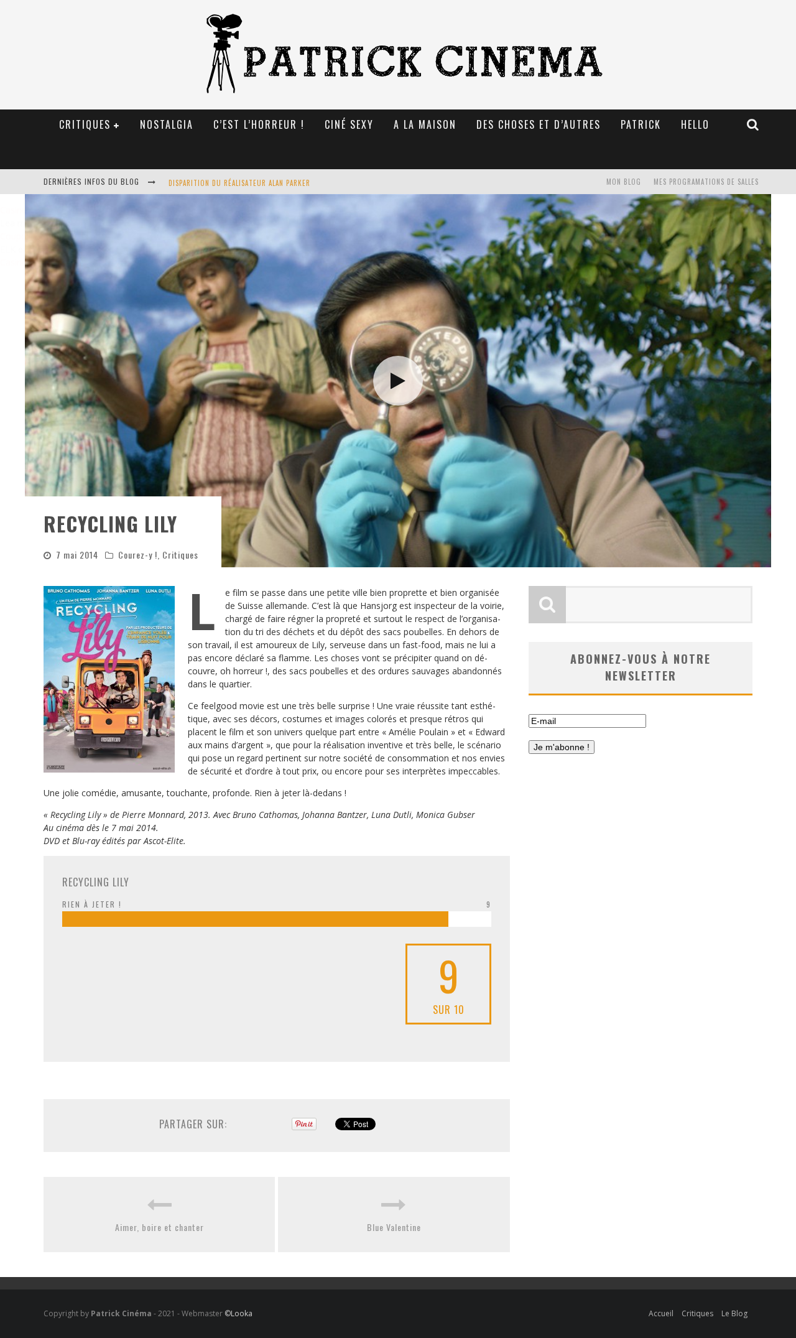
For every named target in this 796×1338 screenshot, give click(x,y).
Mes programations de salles (706, 182)
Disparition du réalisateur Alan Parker (239, 183)
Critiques (180, 554)
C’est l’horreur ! (259, 124)
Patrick (641, 124)
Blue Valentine (394, 1226)
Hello (695, 124)
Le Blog (734, 1313)
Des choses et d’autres (538, 124)
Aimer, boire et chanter (159, 1226)
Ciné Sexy (349, 124)
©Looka (238, 1313)
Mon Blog (623, 182)
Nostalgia (166, 124)
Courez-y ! (137, 554)
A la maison (425, 124)
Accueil (661, 1313)
